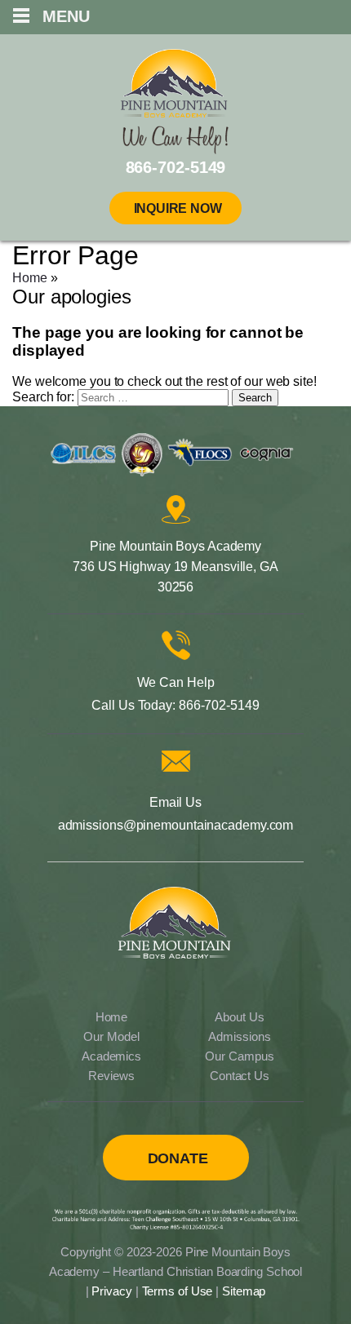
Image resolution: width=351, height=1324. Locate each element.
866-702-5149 (219, 705)
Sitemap (243, 1291)
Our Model (111, 1036)
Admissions (239, 1036)
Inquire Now (178, 208)
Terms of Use (177, 1291)
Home (29, 278)
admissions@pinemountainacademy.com (176, 825)
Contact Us (239, 1076)
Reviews (111, 1076)
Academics (111, 1056)
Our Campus (239, 1056)
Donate (178, 1158)
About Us (239, 1017)
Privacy (111, 1291)
